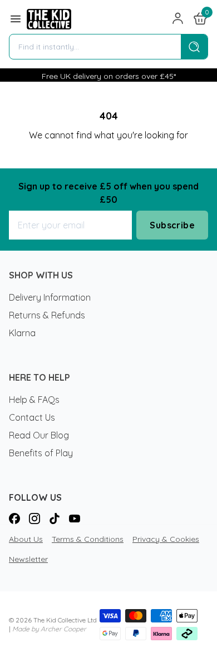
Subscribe (172, 225)
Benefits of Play (41, 452)
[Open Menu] (15, 19)
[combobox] (95, 46)
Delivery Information (50, 297)
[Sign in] (178, 19)
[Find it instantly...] (194, 46)
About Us (26, 539)
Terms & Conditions (88, 539)
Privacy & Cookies (165, 539)
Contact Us (32, 417)
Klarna (22, 332)
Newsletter (28, 559)
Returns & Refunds (47, 315)
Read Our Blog (39, 435)
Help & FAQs (34, 399)
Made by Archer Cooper (49, 629)
